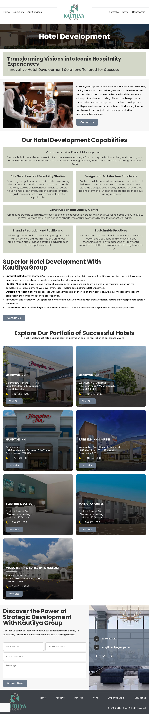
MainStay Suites (91, 504)
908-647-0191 (109, 638)
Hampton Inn (16, 375)
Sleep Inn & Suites (19, 504)
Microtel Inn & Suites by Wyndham (32, 568)
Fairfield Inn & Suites (95, 440)
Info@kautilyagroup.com (116, 647)
